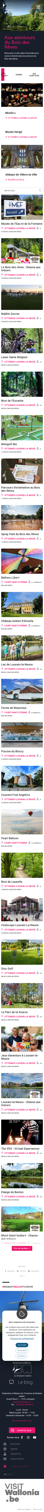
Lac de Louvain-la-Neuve (17, 664)
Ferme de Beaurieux (13, 708)
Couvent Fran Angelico (15, 795)
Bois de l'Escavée (12, 400)
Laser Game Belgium (14, 357)
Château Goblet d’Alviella (17, 621)
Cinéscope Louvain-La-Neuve (19, 925)
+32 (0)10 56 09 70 (24, 1404)
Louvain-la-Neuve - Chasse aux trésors (20, 1103)
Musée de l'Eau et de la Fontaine (21, 223)
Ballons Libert (10, 577)
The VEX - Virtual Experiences (20, 1148)
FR (5, 1474)
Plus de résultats (21, 1248)
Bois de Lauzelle (11, 881)
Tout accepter (21, 1345)
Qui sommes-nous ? (20, 1420)
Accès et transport (20, 1402)
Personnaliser (22, 1350)
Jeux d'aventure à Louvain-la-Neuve (19, 1057)
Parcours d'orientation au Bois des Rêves (20, 489)
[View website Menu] (38, 7)
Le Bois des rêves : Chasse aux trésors (20, 269)
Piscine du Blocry (12, 751)
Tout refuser (21, 1356)
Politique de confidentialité (22, 1338)
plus (22, 1276)
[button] (2, 74)
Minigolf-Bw (9, 444)
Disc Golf (7, 968)
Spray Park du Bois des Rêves (20, 534)
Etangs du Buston (12, 1192)
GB (8, 1474)
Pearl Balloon (9, 838)
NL (12, 1474)
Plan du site (37, 1509)
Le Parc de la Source (14, 1012)
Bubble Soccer (10, 313)
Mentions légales (24, 1509)
